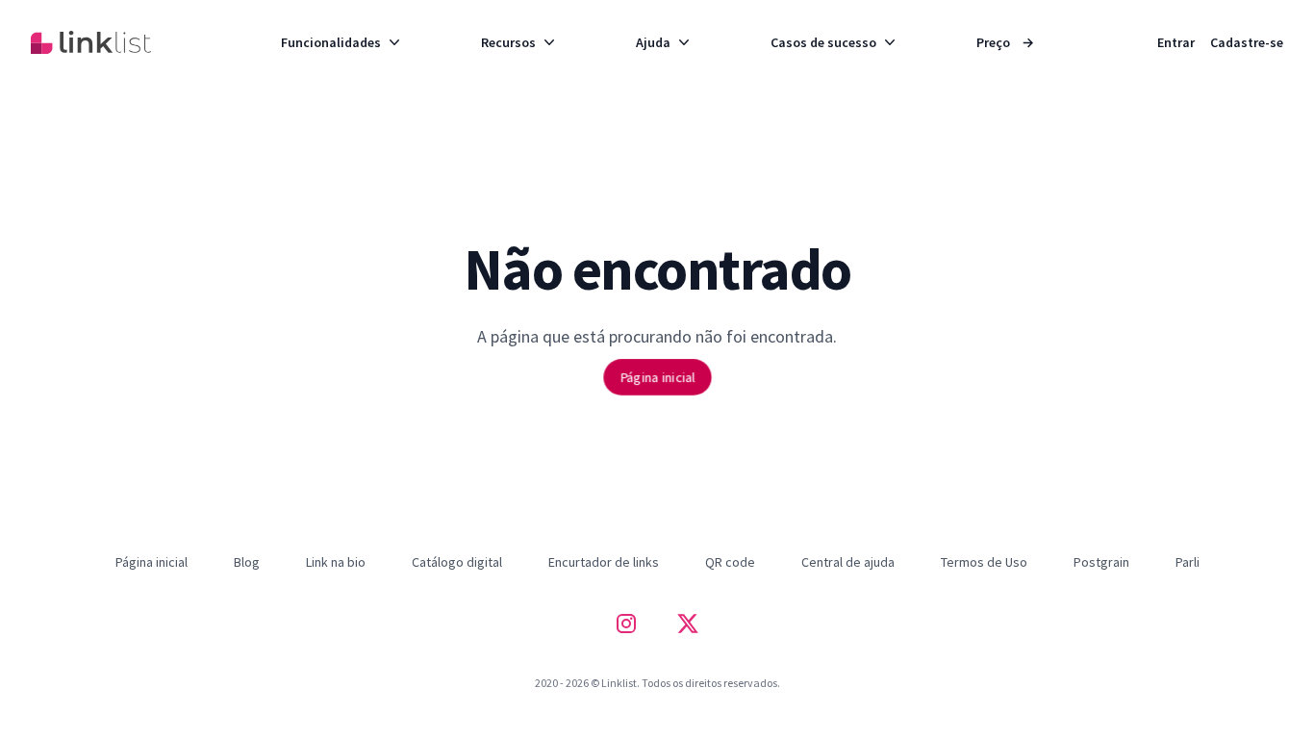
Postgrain (1101, 562)
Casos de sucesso (823, 42)
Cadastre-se (1246, 42)
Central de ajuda (848, 562)
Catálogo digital (457, 562)
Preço (1005, 42)
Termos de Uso (984, 562)
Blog (247, 562)
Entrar (1176, 42)
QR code (730, 562)
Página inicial (657, 377)
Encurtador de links (603, 562)
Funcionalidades (331, 42)
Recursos (508, 42)
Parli (1187, 562)
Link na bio (336, 562)
